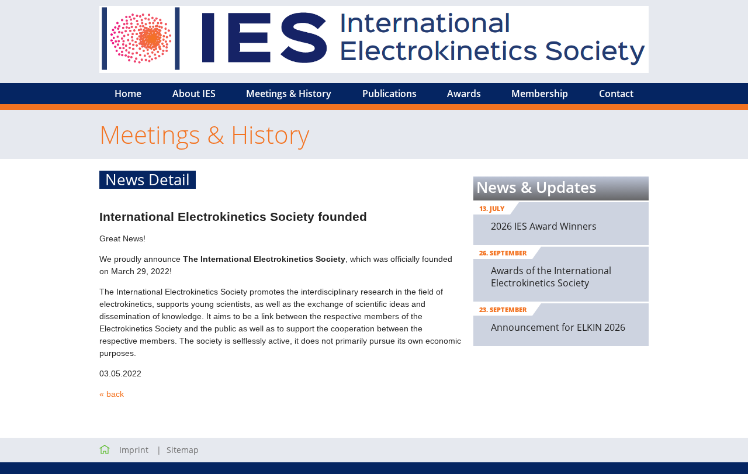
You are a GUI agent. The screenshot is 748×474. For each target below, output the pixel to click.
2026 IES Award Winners (544, 226)
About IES (194, 93)
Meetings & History (288, 93)
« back (111, 394)
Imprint (133, 449)
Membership (539, 93)
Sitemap (183, 449)
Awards (464, 93)
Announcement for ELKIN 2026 (558, 327)
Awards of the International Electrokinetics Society (551, 276)
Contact (616, 93)
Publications (389, 93)
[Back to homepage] (104, 450)
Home (128, 93)
